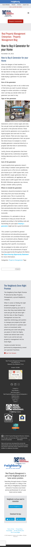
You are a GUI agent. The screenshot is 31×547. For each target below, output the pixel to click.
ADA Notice (20, 439)
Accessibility (9, 530)
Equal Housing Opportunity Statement (16, 254)
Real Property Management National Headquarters (15, 394)
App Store (10, 519)
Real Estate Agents (15, 392)
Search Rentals (6, 4)
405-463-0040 (18, 7)
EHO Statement (15, 398)
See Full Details (11, 353)
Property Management (16, 260)
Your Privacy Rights (15, 532)
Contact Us (15, 388)
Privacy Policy (19, 529)
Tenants (13, 4)
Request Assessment (15, 21)
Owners (19, 4)
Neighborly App (15, 396)
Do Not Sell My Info (19, 530)
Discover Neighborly (15, 506)
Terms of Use (10, 529)
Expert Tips (26, 4)
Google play (21, 519)
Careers (15, 401)
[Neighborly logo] (15, 1)
